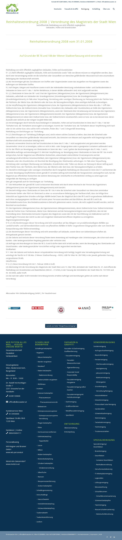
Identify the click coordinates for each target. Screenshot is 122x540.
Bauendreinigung (101, 355)
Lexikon (39, 522)
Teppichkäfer (44, 441)
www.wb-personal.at (14, 452)
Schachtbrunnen (101, 491)
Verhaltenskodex (83, 534)
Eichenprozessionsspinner (47, 411)
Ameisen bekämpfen (45, 393)
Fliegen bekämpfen (45, 423)
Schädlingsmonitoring (44, 490)
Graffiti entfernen (72, 406)
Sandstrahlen (100, 409)
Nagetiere (40, 353)
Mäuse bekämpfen (45, 357)
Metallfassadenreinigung (75, 411)
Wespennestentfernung (46, 481)
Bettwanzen (42, 406)
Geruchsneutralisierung (103, 469)
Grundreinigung (100, 386)
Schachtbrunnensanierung (106, 496)
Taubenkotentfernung (45, 517)
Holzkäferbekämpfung (46, 504)
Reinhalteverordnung (104, 464)
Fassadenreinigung (73, 356)
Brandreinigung (100, 451)
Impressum (94, 534)
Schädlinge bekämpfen (43, 348)
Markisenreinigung (103, 377)
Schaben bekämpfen (45, 463)
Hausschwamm (43, 499)
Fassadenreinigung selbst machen (76, 388)
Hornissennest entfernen (47, 432)
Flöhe (40, 427)
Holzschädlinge (42, 495)
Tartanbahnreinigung (102, 422)
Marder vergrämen (44, 362)
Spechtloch (70, 415)
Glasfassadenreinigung (104, 364)
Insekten (40, 388)
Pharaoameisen (45, 397)
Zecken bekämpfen (45, 486)
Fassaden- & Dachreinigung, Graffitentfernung (74, 350)
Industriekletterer (101, 395)
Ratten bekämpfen (44, 371)
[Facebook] (107, 537)
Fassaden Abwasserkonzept (73, 361)
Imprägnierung (101, 368)
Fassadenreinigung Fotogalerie (74, 381)
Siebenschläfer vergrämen (47, 380)
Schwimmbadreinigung (103, 413)
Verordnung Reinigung (104, 391)
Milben (40, 450)
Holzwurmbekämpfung (46, 508)
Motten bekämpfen (45, 454)
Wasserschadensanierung (104, 509)
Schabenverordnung (46, 468)
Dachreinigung (71, 402)
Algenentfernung (73, 367)
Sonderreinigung (100, 346)
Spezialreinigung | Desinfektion (100, 445)
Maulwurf (41, 366)
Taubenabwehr (42, 513)
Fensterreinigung (101, 359)
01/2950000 (75, 2)
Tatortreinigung (100, 505)
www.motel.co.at (13, 464)
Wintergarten (101, 382)
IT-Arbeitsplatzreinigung (103, 473)
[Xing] (110, 537)
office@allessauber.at (109, 2)
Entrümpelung (69, 432)
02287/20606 (63, 2)
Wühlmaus (42, 384)
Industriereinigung (101, 400)
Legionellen (99, 478)
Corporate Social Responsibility (73, 373)
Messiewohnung (101, 487)
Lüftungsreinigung (101, 482)
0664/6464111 (91, 2)
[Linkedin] (114, 537)
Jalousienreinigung (103, 373)
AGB (100, 534)
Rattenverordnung (45, 375)
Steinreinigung (100, 418)
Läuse (40, 445)
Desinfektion (99, 456)
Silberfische (42, 472)
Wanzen (41, 477)
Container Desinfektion (104, 460)
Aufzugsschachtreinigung (104, 350)
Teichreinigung (100, 427)
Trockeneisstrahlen (102, 431)
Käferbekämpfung (44, 436)
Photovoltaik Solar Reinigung (105, 404)
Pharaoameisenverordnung (49, 402)
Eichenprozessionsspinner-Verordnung (48, 417)
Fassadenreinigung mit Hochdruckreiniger (75, 395)
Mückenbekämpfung (45, 459)
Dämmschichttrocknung (104, 514)
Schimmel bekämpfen (103, 500)
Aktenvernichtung (70, 428)
